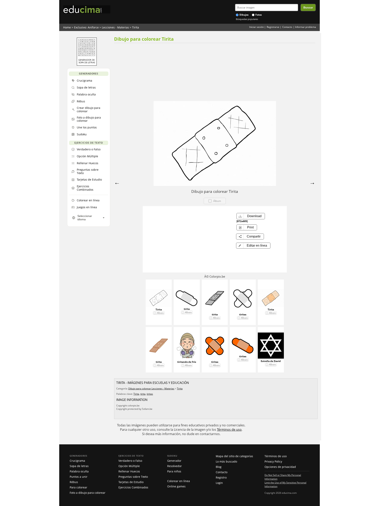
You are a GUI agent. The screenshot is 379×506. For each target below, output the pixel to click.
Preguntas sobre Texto (133, 477)
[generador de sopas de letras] (87, 65)
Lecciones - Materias (115, 27)
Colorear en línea (178, 481)
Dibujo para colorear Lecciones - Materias (151, 388)
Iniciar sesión (256, 27)
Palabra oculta (79, 471)
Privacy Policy (273, 461)
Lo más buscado (226, 461)
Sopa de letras (79, 466)
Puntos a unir (78, 477)
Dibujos (244, 14)
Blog (218, 467)
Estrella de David (271, 361)
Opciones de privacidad (280, 467)
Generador (174, 461)
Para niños (174, 471)
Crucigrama (77, 461)
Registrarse (273, 27)
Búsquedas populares (247, 19)
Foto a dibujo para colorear (87, 493)
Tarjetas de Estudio (131, 482)
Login (219, 483)
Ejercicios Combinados (133, 487)
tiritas (242, 314)
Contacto (287, 27)
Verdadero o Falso (130, 461)
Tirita (135, 27)
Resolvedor (174, 466)
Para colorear (78, 487)
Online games (176, 486)
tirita (187, 309)
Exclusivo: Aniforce (86, 27)
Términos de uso (229, 429)
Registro (221, 477)
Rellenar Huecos (129, 471)
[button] (253, 246)
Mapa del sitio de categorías (234, 456)
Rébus (74, 482)
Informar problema (305, 27)
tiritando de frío (186, 362)
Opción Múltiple (129, 466)
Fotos (258, 14)
